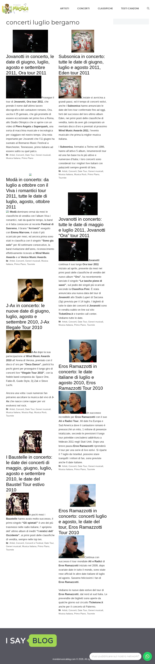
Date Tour (30, 155)
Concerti (83, 8)
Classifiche (105, 8)
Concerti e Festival (34, 543)
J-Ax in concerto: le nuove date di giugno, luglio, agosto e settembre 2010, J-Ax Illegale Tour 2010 (28, 316)
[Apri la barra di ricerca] (148, 8)
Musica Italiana (13, 158)
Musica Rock (80, 174)
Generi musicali (43, 155)
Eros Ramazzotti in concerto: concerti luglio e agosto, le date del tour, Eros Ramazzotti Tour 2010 (83, 521)
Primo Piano (27, 158)
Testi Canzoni (130, 8)
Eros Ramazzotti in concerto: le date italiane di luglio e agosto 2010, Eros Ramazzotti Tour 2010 (81, 377)
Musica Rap (27, 412)
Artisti (64, 8)
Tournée (62, 177)
